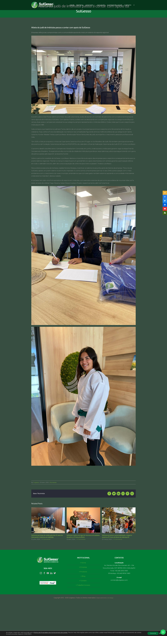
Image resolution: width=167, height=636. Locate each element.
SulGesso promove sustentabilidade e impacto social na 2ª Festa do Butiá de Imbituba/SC (116, 520)
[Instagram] (41, 573)
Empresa (83, 567)
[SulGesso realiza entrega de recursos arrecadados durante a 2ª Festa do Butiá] (83, 520)
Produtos (83, 572)
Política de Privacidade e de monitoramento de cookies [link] (50, 632)
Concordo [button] (153, 633)
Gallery (50, 520)
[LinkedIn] (51, 573)
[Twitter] (55, 573)
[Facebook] (44, 573)
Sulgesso (36, 482)
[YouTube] (48, 573)
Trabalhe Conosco (83, 585)
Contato (84, 580)
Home (83, 563)
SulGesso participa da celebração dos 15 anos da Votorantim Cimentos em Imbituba (46, 520)
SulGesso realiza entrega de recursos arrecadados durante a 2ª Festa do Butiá (81, 520)
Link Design (110, 597)
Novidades (53, 482)
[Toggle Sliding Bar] (134, 5)
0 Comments (46, 539)
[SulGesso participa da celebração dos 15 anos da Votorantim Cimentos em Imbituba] (48, 520)
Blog (83, 576)
